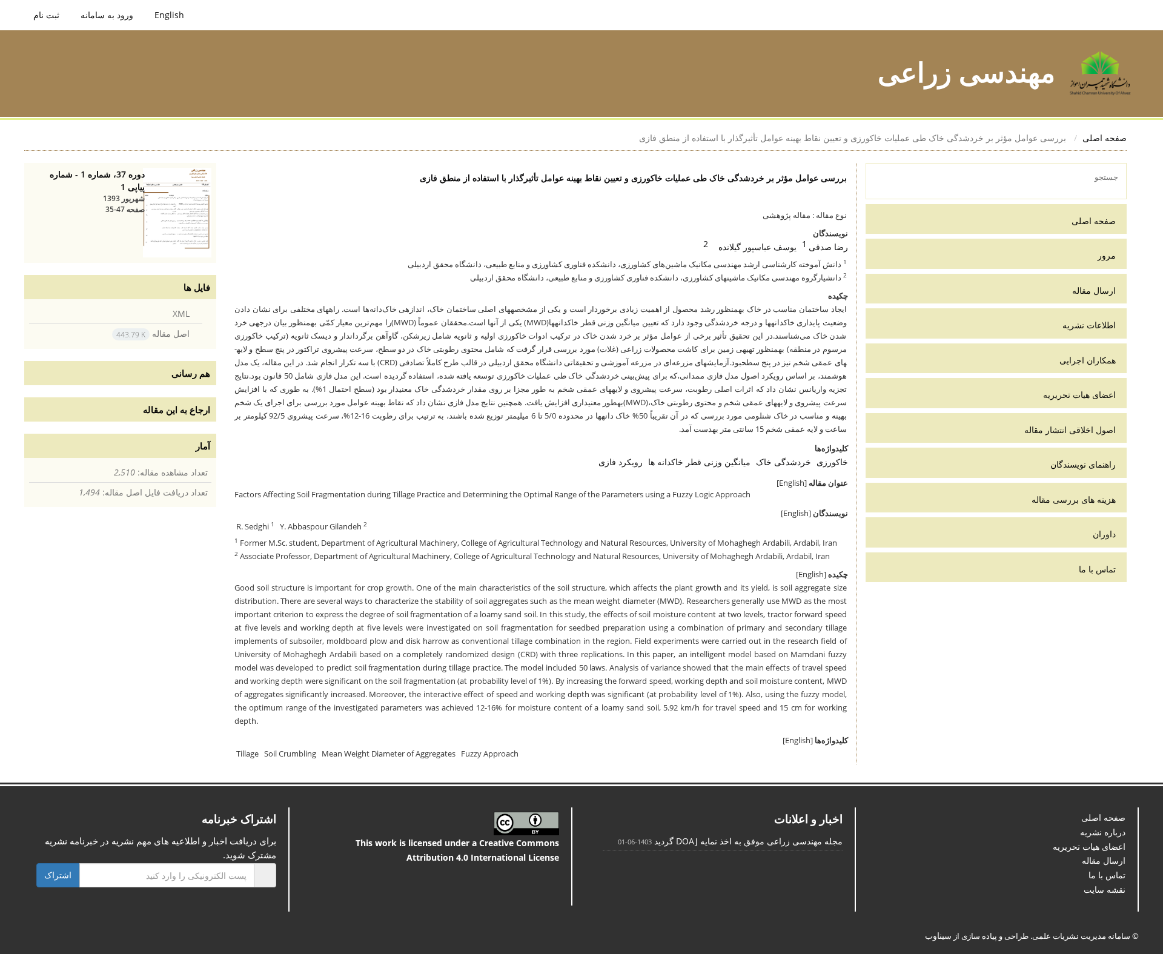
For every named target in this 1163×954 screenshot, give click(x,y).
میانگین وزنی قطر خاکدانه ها (714, 448)
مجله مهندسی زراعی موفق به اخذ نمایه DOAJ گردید (759, 814)
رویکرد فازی (644, 448)
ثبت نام (45, 15)
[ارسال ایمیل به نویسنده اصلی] (724, 244)
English (160, 15)
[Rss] (43, 878)
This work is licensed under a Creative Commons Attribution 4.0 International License (461, 823)
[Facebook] (88, 878)
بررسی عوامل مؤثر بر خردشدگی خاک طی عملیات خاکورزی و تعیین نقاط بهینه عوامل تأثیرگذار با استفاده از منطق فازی (663, 177)
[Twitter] (73, 878)
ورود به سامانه (101, 15)
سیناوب (963, 909)
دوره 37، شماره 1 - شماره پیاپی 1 (103, 180)
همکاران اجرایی (1091, 360)
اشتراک (56, 848)
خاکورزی (834, 448)
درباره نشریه (1104, 805)
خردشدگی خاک (789, 448)
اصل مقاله (158, 336)
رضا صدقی (830, 247)
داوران (1105, 534)
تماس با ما (1100, 569)
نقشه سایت (1106, 863)
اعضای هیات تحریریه (1083, 394)
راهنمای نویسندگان (1084, 464)
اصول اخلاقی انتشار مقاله (1076, 430)
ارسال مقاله (1097, 290)
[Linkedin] (57, 878)
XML (183, 313)
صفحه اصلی (1108, 138)
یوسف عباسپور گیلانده (765, 247)
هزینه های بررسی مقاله (1078, 499)
